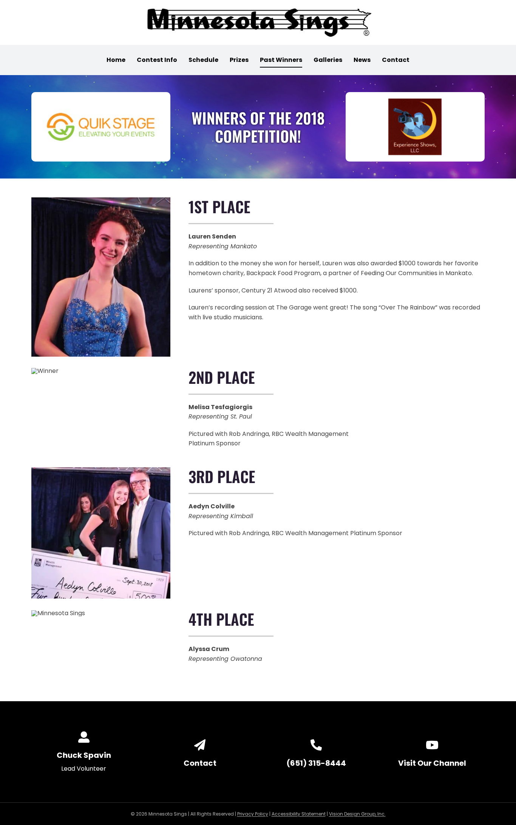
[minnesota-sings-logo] (258, 10)
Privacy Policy (252, 814)
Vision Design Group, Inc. (357, 814)
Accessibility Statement (299, 814)
